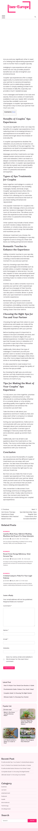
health (3, 799)
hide (13, 112)
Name (6, 630)
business (6, 32)
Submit (32, 820)
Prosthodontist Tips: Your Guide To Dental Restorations (17, 762)
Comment (7, 606)
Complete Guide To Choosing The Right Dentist (18, 693)
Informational (5, 802)
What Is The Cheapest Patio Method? (27, 741)
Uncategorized (5, 809)
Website (6, 648)
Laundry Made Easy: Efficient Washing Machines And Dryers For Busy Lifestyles (18, 535)
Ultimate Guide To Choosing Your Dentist (16, 697)
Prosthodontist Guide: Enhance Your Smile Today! (19, 689)
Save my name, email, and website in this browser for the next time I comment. (19, 659)
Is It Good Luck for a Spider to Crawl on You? (10, 741)
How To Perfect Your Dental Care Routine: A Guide (19, 685)
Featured (4, 796)
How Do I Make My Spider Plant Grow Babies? (26, 722)
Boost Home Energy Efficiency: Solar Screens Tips (17, 555)
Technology (4, 806)
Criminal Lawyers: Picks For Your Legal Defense (17, 577)
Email (5, 639)
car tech (3, 790)
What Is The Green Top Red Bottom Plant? (9, 714)
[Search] (35, 16)
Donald (7, 539)
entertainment (5, 793)
